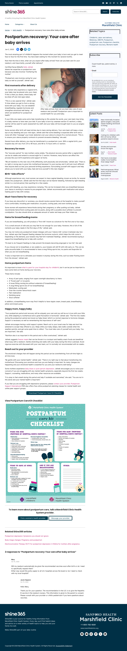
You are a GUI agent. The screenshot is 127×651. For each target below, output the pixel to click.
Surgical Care (112, 131)
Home (7, 30)
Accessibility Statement (64, 646)
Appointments (38, 3)
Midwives (93, 40)
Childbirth (93, 38)
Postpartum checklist (111, 42)
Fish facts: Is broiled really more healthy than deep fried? (108, 160)
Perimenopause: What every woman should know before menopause (110, 172)
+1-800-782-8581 (88, 625)
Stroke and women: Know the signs (108, 148)
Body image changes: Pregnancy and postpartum (23, 540)
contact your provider (62, 384)
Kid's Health (17, 30)
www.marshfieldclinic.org (89, 628)
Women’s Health (112, 154)
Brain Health (111, 152)
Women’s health (112, 45)
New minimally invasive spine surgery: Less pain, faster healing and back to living (110, 122)
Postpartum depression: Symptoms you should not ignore (26, 536)
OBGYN (100, 40)
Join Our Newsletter (105, 97)
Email (94, 70)
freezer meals (23, 339)
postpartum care (96, 42)
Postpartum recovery (97, 45)
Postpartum (108, 40)
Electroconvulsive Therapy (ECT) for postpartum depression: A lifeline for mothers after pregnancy (42, 544)
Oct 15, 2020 (15, 561)
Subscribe (115, 11)
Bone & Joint (111, 129)
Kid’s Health (113, 142)
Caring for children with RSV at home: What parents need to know (110, 137)
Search (105, 11)
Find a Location (24, 3)
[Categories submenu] (23, 24)
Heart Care (113, 165)
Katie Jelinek (28, 67)
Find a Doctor (9, 3)
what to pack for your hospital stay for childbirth (40, 267)
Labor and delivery (105, 38)
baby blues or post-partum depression (39, 369)
